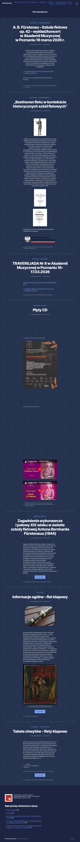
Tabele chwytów (44, 726)
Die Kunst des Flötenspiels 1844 (31, 581)
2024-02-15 (47, 314)
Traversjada (27, 87)
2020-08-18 (47, 601)
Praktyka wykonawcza (60, 2)
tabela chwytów (49, 779)
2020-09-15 (47, 538)
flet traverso (35, 85)
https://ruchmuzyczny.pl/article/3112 (31, 406)
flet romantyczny (28, 85)
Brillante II (27, 503)
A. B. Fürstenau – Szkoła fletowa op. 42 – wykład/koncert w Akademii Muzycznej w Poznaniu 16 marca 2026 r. (40, 33)
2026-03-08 (47, 44)
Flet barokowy (43, 2)
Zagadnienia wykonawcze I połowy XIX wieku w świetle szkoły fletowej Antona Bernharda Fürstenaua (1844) (40, 527)
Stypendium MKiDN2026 (61, 4)
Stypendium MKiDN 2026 (51, 85)
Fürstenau (48, 581)
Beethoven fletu (28, 247)
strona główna (11, 810)
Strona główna (18, 2)
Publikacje (51, 4)
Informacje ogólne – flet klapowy (40, 597)
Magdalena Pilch (37, 44)
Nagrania (69, 2)
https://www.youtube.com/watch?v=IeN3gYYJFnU (34, 338)
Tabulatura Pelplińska (29, 505)
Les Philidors (43, 504)
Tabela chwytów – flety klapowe (40, 731)
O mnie (70, 4)
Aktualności (25, 2)
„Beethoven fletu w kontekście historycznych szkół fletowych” (40, 104)
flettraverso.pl (6, 3)
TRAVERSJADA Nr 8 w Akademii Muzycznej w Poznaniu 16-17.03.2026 (40, 267)
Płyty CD (40, 310)
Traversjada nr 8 (49, 294)
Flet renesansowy (34, 2)
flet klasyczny (28, 716)
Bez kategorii (33, 22)
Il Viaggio (38, 504)
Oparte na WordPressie (23, 838)
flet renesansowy (46, 503)
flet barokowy (39, 503)
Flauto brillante (32, 503)
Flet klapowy (51, 2)
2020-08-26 (47, 735)
